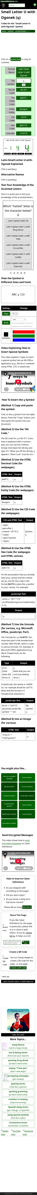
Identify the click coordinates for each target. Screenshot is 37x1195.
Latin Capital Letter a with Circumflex (18, 246)
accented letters (20, 31)
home (4, 31)
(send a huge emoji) (18, 1046)
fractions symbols (9, 796)
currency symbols (27, 787)
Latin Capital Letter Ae (18, 220)
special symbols (9, 787)
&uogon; (24, 109)
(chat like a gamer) (18, 1085)
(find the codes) (18, 1116)
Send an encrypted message (9, 777)
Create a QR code (18, 968)
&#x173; (23, 125)
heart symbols (27, 805)
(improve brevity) (18, 1101)
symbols (11, 31)
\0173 (23, 117)
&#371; (23, 97)
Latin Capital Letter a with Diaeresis (18, 265)
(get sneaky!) (18, 1077)
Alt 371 (23, 89)
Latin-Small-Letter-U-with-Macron (18, 981)
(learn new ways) (18, 1070)
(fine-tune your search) (18, 1054)
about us (11, 1193)
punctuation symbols (9, 823)
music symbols (27, 814)
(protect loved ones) (18, 1062)
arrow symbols (27, 777)
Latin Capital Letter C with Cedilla (18, 256)
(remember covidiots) (18, 1124)
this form (27, 907)
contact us (17, 1193)
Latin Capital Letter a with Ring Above (18, 228)
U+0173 (23, 133)
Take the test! (18, 1034)
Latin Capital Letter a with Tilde (18, 237)
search (22, 1193)
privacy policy (28, 1193)
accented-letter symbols (9, 805)
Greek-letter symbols (27, 796)
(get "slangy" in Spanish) (18, 1109)
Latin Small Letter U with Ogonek (24, 72)
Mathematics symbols (9, 814)
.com (9, 1)
